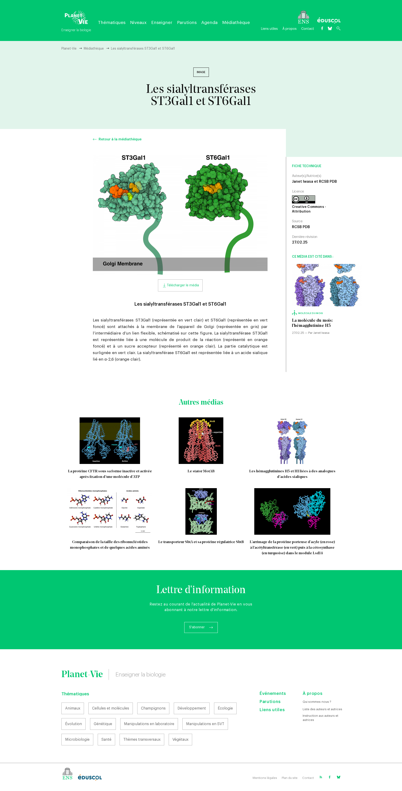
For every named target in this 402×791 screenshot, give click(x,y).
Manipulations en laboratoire (149, 724)
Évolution (73, 724)
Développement (192, 708)
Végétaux (180, 739)
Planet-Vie (69, 48)
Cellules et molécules (110, 708)
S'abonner (197, 627)
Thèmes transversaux (142, 739)
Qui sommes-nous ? (317, 701)
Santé (106, 739)
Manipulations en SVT (205, 724)
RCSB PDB (301, 227)
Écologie (225, 708)
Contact (307, 28)
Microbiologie (77, 739)
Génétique (103, 724)
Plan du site (290, 777)
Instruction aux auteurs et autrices (320, 717)
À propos (289, 28)
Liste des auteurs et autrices (322, 709)
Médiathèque (236, 22)
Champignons (153, 708)
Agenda (209, 22)
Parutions (187, 22)
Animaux (72, 708)
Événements (273, 693)
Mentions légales (265, 777)
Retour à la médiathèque (120, 139)
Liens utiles (269, 28)
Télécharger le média (183, 285)
